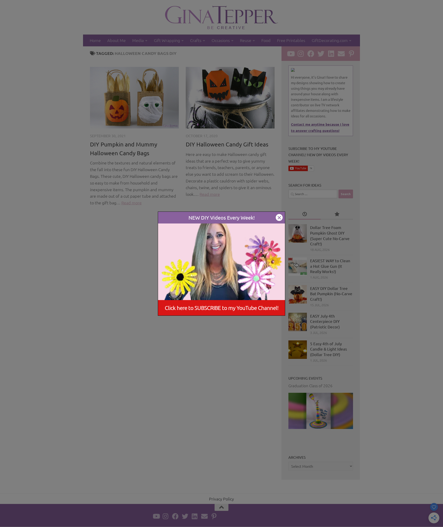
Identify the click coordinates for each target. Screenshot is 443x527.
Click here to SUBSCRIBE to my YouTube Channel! (221, 307)
